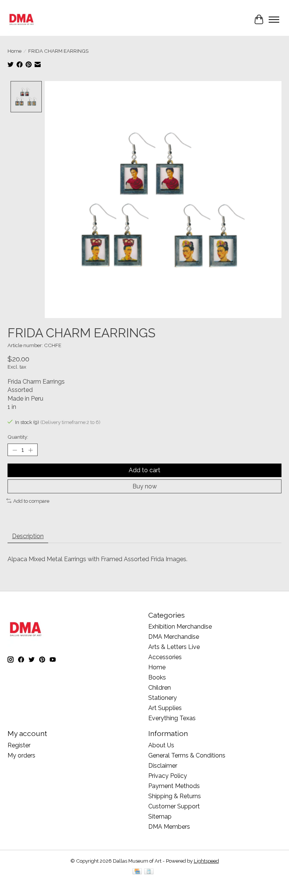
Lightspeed (206, 861)
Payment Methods (174, 786)
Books (157, 677)
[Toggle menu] (273, 19)
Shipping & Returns (174, 796)
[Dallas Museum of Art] (22, 19)
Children (159, 687)
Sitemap (160, 816)
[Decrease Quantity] (15, 450)
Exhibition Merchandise (180, 626)
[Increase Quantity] (30, 450)
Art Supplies (165, 708)
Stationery (162, 697)
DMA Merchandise (173, 636)
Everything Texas (172, 718)
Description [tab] (28, 536)
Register (19, 745)
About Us (161, 745)
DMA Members (169, 826)
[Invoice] (149, 871)
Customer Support (174, 806)
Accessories (165, 657)
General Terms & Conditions (186, 755)
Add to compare (31, 501)
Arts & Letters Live (174, 646)
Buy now (144, 486)
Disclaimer (162, 765)
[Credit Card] (137, 871)
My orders (21, 755)
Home (14, 51)
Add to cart (144, 470)
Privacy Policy (167, 775)
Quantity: (18, 437)
